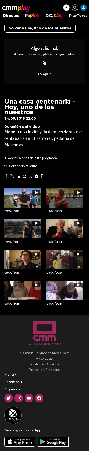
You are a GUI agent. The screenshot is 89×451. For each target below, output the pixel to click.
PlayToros (78, 16)
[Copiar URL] (44, 63)
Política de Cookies (44, 364)
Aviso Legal (44, 358)
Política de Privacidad (45, 370)
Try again (44, 74)
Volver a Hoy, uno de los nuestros (40, 28)
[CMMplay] (16, 8)
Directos (11, 16)
